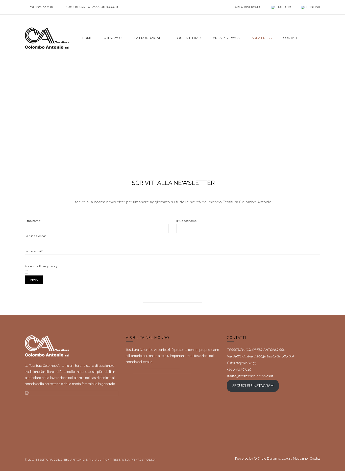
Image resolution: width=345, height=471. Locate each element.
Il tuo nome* (33, 221)
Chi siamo (112, 38)
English (313, 7)
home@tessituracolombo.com (91, 7)
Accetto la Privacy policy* (42, 266)
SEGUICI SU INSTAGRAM (253, 385)
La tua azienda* (35, 236)
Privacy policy (143, 459)
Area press (262, 38)
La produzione (147, 38)
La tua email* (34, 251)
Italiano (284, 7)
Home (87, 38)
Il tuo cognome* (187, 221)
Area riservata (247, 7)
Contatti (290, 38)
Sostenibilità (187, 38)
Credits (315, 458)
